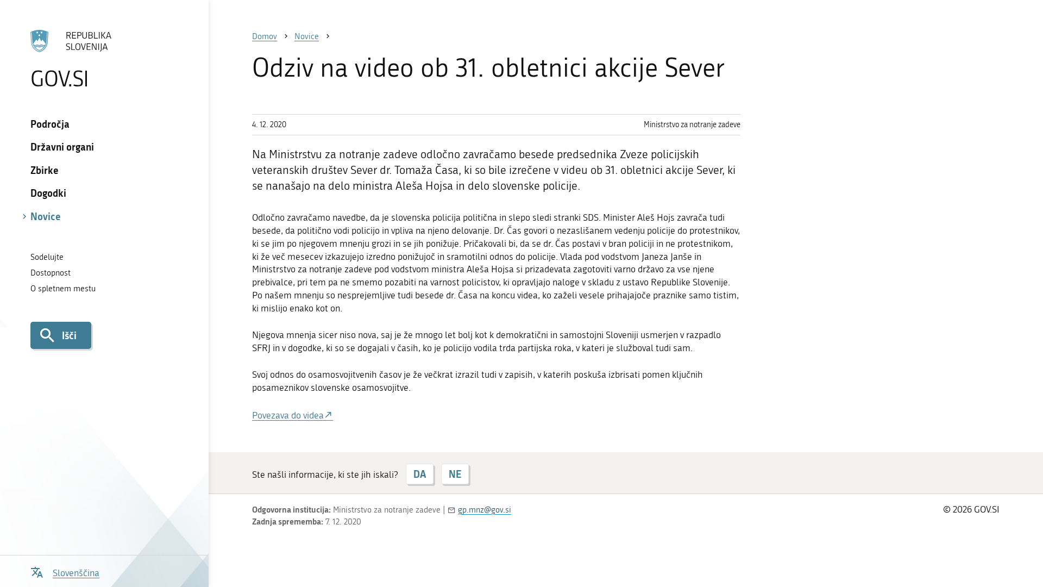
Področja (50, 124)
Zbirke (44, 170)
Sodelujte (47, 257)
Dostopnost (50, 273)
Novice (45, 216)
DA (419, 474)
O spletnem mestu (63, 289)
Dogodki (48, 193)
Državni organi (62, 147)
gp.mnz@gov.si (484, 510)
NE (455, 474)
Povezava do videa (288, 415)
